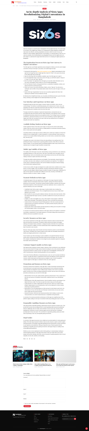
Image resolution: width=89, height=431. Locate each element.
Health (54, 2)
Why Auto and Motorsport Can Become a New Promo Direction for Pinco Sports (65, 364)
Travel (50, 2)
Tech (64, 2)
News (67, 2)
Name (24, 389)
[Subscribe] (75, 419)
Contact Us (36, 421)
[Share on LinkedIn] (32, 339)
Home (35, 2)
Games (17, 5)
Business (45, 2)
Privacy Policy (36, 419)
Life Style (59, 2)
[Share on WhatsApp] (34, 339)
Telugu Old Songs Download (53, 419)
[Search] (76, 2)
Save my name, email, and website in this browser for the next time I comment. (40, 403)
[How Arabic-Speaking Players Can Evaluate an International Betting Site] (44, 356)
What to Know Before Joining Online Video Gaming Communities (22, 364)
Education (40, 2)
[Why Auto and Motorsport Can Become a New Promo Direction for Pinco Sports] (66, 356)
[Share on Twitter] (27, 339)
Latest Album (50, 416)
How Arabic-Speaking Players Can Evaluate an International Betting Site (43, 364)
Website (24, 398)
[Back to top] (86, 428)
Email (24, 394)
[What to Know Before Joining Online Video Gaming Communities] (23, 356)
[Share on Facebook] (30, 339)
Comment (25, 377)
